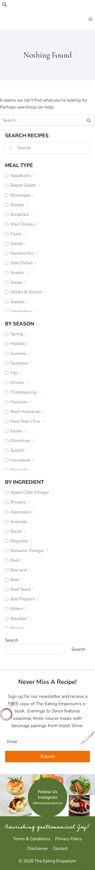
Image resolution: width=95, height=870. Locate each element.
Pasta (15, 234)
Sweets (17, 302)
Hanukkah (20, 460)
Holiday (17, 344)
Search (11, 640)
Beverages (20, 195)
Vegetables (21, 311)
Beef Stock (20, 589)
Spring (16, 334)
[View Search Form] (4, 4)
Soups (16, 282)
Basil (15, 560)
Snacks (17, 272)
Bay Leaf (18, 570)
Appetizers (20, 175)
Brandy (17, 628)
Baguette (19, 541)
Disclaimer (37, 848)
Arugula (18, 502)
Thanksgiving (23, 392)
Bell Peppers (22, 599)
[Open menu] (90, 19)
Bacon (16, 531)
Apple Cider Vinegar (29, 492)
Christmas (20, 441)
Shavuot (18, 470)
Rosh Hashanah (25, 412)
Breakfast (19, 214)
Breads (17, 205)
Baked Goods (23, 185)
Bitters (16, 609)
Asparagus (20, 512)
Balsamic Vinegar (27, 551)
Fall (13, 373)
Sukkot (17, 450)
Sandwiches (22, 253)
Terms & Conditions (31, 839)
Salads (16, 243)
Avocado (18, 521)
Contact (60, 848)
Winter (17, 382)
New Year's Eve (25, 421)
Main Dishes (22, 224)
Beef (14, 580)
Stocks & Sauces (26, 292)
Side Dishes (21, 263)
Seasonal (19, 363)
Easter (16, 431)
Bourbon (18, 619)
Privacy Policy (68, 839)
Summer (18, 353)
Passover (19, 402)
